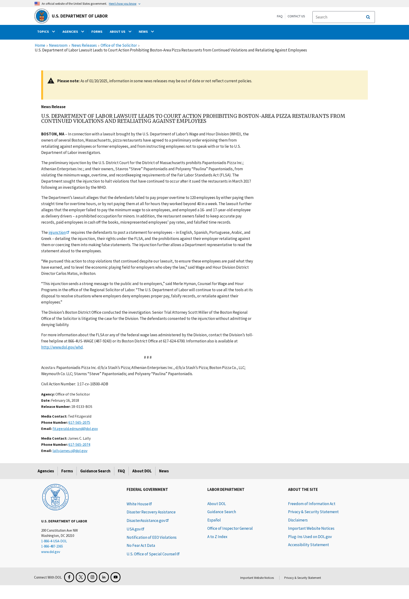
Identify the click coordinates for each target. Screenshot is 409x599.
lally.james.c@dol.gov (70, 450)
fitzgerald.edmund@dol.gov (75, 428)
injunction (57, 232)
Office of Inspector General (230, 528)
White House (137, 504)
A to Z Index (217, 536)
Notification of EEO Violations (152, 537)
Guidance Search (95, 471)
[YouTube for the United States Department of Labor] (115, 577)
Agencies (46, 471)
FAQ (280, 16)
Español (214, 520)
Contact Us (296, 16)
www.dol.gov (50, 551)
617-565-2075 (79, 422)
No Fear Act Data (141, 545)
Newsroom (58, 45)
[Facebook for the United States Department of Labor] (69, 577)
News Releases (84, 45)
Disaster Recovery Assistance (151, 512)
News (164, 471)
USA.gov (134, 529)
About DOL (142, 471)
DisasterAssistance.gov (146, 520)
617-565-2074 (79, 444)
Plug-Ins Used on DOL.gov (310, 536)
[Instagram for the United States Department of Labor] (92, 577)
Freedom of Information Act (311, 503)
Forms (67, 471)
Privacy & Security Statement (313, 511)
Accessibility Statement (308, 544)
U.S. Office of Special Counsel (151, 554)
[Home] (55, 497)
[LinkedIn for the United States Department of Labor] (104, 577)
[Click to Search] (368, 17)
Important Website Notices (311, 528)
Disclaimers (298, 520)
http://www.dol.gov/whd (62, 347)
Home (40, 45)
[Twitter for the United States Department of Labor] (81, 577)
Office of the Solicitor (119, 45)
